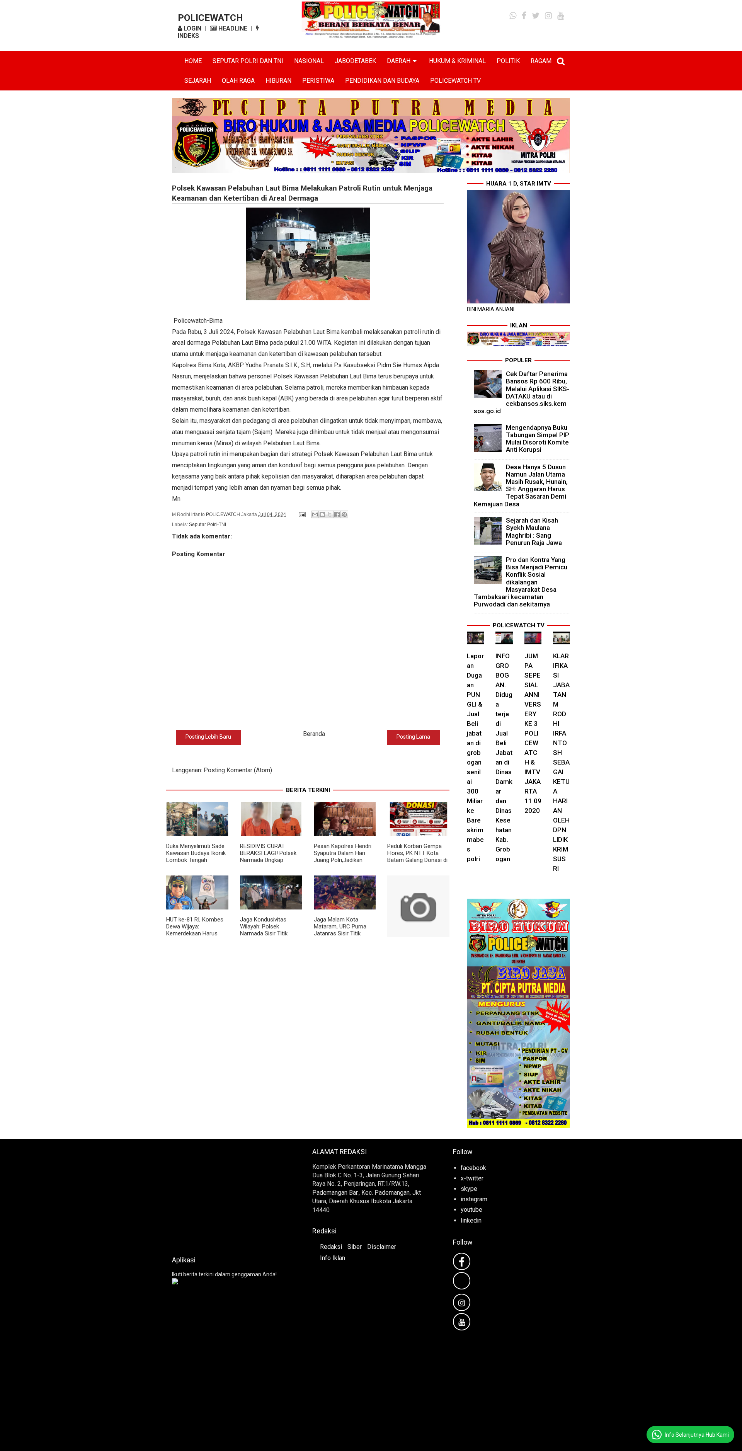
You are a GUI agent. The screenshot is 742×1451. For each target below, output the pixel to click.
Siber (354, 1246)
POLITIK (508, 61)
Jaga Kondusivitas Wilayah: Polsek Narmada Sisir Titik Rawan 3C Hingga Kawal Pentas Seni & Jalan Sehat (270, 937)
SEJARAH (197, 80)
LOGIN (191, 28)
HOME (193, 61)
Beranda (314, 733)
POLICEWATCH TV (455, 80)
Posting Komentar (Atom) (238, 770)
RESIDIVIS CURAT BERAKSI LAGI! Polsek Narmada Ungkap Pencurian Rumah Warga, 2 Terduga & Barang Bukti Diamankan (270, 863)
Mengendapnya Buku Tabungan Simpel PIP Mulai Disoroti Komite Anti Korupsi (537, 439)
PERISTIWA (318, 80)
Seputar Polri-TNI (207, 524)
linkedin (471, 1220)
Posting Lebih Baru (208, 737)
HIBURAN (278, 80)
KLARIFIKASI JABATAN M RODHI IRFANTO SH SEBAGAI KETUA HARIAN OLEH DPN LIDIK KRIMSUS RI (561, 762)
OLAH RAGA (238, 80)
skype (469, 1188)
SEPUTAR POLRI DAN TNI (248, 61)
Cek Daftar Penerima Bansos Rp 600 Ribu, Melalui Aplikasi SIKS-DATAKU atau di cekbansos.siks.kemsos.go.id (522, 392)
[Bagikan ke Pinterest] (344, 514)
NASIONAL (309, 61)
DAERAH (398, 61)
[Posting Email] (301, 514)
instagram (474, 1199)
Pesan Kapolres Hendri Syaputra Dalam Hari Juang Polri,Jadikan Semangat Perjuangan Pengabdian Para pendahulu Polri (342, 863)
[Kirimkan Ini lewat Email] (315, 514)
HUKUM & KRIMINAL (457, 61)
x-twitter (472, 1178)
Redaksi (331, 1246)
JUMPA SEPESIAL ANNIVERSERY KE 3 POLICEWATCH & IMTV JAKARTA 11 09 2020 (532, 733)
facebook (473, 1168)
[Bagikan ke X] (330, 514)
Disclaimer (381, 1246)
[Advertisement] (230, 1195)
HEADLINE (232, 28)
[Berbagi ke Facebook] (337, 514)
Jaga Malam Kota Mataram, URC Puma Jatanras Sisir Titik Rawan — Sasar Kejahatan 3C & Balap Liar (341, 937)
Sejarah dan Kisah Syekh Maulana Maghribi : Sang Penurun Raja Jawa (534, 531)
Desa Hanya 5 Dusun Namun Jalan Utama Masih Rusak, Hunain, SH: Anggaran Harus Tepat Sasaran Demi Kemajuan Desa (521, 485)
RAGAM (541, 61)
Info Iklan (332, 1258)
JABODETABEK (355, 61)
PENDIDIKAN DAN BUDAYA (382, 80)
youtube (471, 1209)
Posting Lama (413, 737)
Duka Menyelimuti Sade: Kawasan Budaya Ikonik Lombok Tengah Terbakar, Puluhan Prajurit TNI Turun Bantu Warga (196, 863)
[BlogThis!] (322, 514)
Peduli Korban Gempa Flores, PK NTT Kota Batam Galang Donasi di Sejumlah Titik (417, 856)
